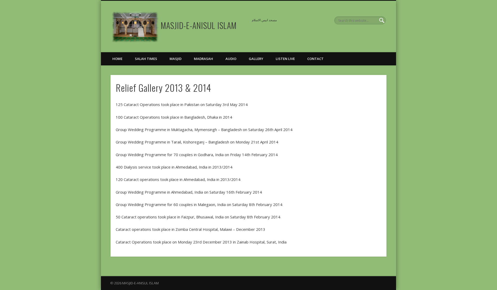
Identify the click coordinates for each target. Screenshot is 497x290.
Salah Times (146, 58)
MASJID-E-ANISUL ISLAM (199, 25)
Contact (315, 58)
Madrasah (203, 58)
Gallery (256, 58)
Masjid (175, 58)
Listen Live (285, 58)
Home (117, 58)
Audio (230, 58)
